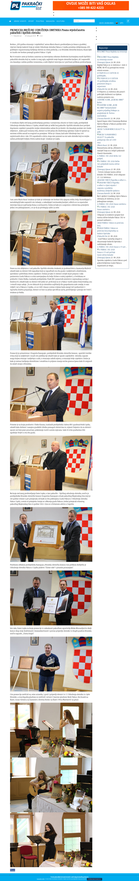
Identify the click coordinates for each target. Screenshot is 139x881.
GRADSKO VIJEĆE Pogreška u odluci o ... (112, 180)
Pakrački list (102, 89)
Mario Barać (102, 145)
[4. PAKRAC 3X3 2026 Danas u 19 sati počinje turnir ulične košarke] (108, 252)
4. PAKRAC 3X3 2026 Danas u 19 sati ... (112, 247)
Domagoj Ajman (104, 62)
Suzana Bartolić (104, 118)
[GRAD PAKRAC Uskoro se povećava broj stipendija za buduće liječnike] (108, 230)
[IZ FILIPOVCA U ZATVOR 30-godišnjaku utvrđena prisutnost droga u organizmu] (108, 82)
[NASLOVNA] (10, 21)
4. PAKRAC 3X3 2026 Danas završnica (111, 204)
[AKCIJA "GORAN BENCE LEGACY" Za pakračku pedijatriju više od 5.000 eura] (108, 138)
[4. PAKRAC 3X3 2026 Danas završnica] (108, 207)
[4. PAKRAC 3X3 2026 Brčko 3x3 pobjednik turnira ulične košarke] (108, 163)
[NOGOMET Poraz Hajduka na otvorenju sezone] (108, 58)
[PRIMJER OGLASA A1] (91, 5)
